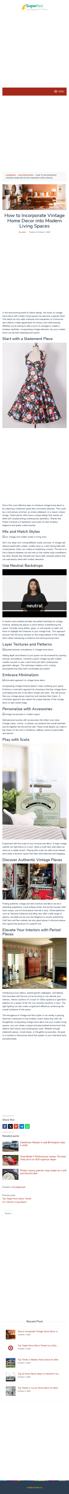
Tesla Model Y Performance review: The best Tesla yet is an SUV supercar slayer (43, 1158)
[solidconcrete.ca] (34, 6)
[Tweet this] (10, 1126)
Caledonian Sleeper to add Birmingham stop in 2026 (42, 1144)
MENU (61, 91)
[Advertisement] (34, 48)
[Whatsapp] (27, 1126)
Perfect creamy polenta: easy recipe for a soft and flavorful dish (43, 1172)
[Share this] (4, 1126)
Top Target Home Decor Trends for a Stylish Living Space (16, 1198)
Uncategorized (18, 1186)
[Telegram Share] (21, 1126)
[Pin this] (16, 1126)
